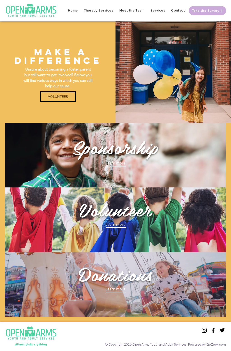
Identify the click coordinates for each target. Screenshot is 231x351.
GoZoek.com (216, 344)
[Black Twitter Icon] (222, 330)
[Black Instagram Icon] (204, 330)
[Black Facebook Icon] (213, 330)
